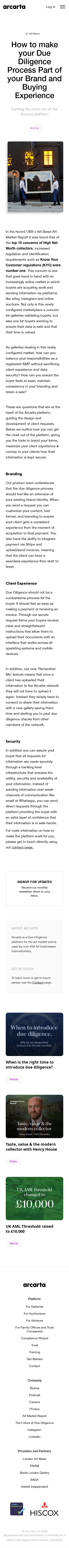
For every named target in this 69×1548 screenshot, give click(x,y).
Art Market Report (34, 1416)
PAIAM (34, 1465)
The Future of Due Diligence (34, 1422)
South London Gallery (34, 1472)
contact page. (22, 847)
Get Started (34, 1359)
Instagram (34, 1429)
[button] (62, 6)
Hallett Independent (34, 1486)
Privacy (35, 1409)
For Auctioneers (34, 1313)
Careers (34, 1402)
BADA (34, 1479)
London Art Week (34, 1459)
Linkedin (34, 1436)
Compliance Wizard (34, 1338)
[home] (14, 6)
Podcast (34, 1395)
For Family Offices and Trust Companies (34, 1329)
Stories (34, 1388)
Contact (38, 982)
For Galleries (34, 1306)
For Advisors (34, 1320)
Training (34, 1352)
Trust (34, 1345)
